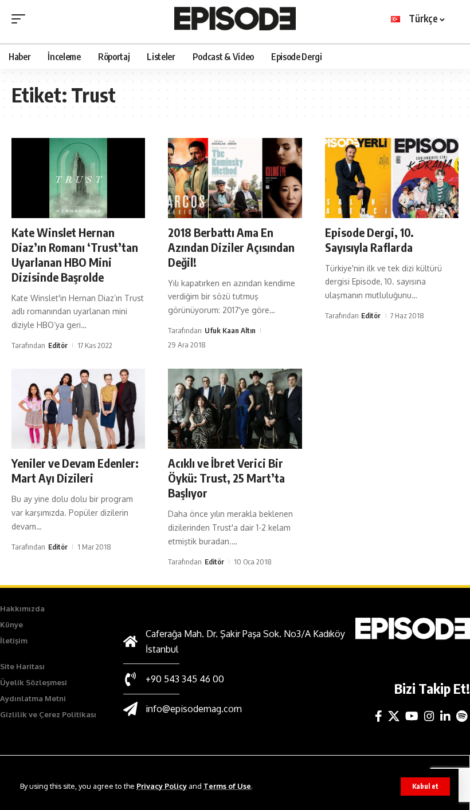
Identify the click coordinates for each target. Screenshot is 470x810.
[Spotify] (461, 716)
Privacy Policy (161, 786)
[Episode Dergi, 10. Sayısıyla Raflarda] (392, 178)
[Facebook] (378, 716)
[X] (393, 716)
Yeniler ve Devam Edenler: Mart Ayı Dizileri (75, 470)
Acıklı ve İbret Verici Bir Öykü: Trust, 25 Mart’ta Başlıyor (226, 478)
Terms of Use (227, 786)
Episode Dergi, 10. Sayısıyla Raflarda (369, 239)
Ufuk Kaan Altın (230, 330)
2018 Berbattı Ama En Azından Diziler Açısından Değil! (231, 247)
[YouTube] (411, 716)
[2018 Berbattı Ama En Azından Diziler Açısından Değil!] (234, 178)
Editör (58, 345)
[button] (425, 786)
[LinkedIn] (445, 716)
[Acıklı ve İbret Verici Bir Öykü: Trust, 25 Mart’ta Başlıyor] (234, 409)
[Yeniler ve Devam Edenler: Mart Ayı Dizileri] (78, 409)
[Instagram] (429, 716)
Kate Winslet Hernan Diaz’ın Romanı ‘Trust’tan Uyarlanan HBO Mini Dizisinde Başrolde (74, 254)
